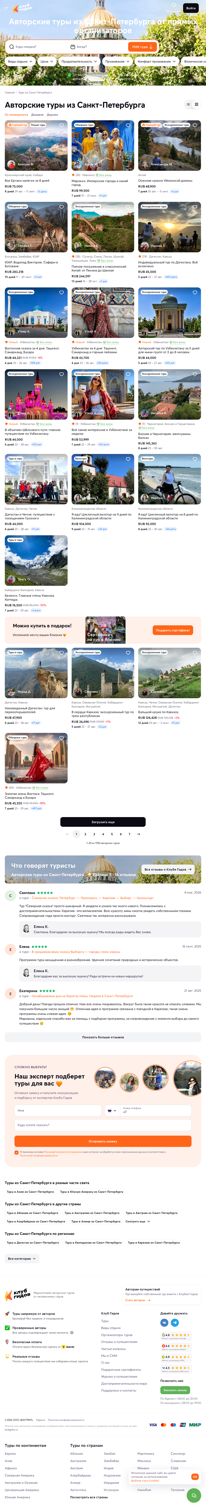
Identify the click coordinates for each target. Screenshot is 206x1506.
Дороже (52, 114)
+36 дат (102, 528)
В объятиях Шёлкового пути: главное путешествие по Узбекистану (33, 432)
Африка (11, 1468)
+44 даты (170, 528)
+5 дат (103, 195)
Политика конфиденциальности (66, 1419)
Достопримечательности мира (124, 1383)
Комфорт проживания (154, 61)
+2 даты (36, 610)
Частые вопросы (113, 1349)
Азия (8, 1461)
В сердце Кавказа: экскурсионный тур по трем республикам (103, 714)
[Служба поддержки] (194, 1495)
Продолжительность (77, 61)
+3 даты (42, 191)
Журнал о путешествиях (119, 1376)
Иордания (111, 1483)
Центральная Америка (22, 1490)
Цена (44, 61)
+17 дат (36, 722)
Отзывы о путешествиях (119, 1342)
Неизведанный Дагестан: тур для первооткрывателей (30, 710)
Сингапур (178, 1454)
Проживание (115, 61)
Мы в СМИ (109, 1356)
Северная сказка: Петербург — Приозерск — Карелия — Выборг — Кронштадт (92, 898)
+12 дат (102, 726)
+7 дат (103, 281)
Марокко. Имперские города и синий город (100, 183)
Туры (105, 1321)
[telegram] (175, 1323)
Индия (109, 1468)
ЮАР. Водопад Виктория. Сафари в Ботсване (31, 264)
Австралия (78, 1461)
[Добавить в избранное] (61, 125)
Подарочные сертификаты (121, 1370)
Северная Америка (19, 1475)
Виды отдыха (17, 61)
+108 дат (35, 362)
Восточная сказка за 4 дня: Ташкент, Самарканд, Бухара (32, 350)
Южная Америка (17, 1497)
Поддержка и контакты (118, 1390)
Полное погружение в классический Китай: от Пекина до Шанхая (99, 268)
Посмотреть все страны (89, 1497)
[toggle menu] (6, 8)
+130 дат (170, 362)
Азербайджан (80, 1475)
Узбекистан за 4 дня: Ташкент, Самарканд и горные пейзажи (94, 350)
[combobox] (112, 1110)
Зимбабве (111, 1461)
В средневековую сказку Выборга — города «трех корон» (76, 952)
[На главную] (22, 8)
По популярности (16, 114)
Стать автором (135, 1300)
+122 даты (102, 362)
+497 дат (36, 808)
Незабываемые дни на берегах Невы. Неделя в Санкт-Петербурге (82, 996)
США (174, 1468)
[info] (72, 1332)
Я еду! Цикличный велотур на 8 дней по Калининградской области (168, 516)
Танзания (177, 1490)
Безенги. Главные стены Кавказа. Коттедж (30, 597)
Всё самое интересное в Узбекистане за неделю (102, 432)
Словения (178, 1461)
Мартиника (145, 1454)
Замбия (109, 1454)
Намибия (144, 1490)
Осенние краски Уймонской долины (165, 180)
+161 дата (103, 444)
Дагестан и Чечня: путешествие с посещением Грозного (30, 516)
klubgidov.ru (11, 1429)
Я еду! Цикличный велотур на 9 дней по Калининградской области (101, 516)
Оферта (40, 1419)
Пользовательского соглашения (62, 1151)
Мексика (144, 1461)
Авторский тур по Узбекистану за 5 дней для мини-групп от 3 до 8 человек (168, 350)
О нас (105, 1362)
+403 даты (171, 276)
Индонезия (112, 1475)
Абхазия (76, 1454)
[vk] (164, 1323)
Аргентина (78, 1490)
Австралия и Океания (21, 1483)
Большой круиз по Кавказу (158, 712)
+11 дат (36, 528)
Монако (143, 1468)
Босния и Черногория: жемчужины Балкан (164, 436)
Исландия (111, 1490)
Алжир (75, 1483)
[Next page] (138, 834)
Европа (10, 1454)
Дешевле (37, 114)
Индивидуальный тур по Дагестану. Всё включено (168, 264)
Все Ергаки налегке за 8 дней (27, 180)
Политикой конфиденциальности (39, 1155)
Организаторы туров (117, 1335)
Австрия (76, 1468)
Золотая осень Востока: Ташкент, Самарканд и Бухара (29, 796)
